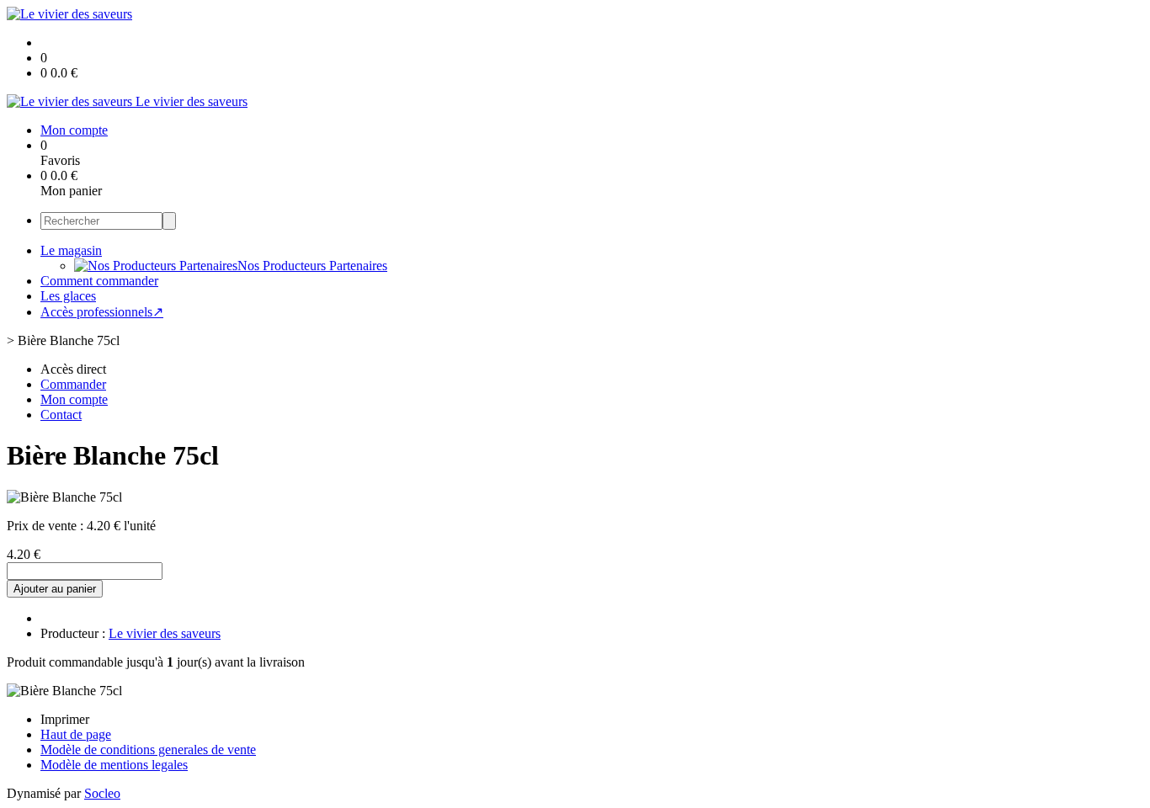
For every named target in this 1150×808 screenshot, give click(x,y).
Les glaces (68, 296)
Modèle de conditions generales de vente (148, 749)
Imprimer (64, 719)
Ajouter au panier (54, 588)
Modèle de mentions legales (114, 765)
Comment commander (99, 281)
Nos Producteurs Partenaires (312, 265)
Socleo (102, 793)
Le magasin (71, 250)
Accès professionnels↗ (101, 312)
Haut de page (75, 734)
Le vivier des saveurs (165, 633)
